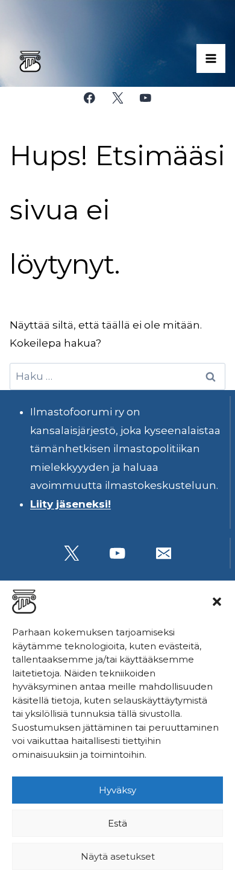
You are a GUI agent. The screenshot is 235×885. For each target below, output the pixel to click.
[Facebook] (89, 98)
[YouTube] (145, 98)
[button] (217, 602)
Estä (117, 823)
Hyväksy (117, 790)
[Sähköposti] (163, 553)
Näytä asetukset (118, 856)
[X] (117, 98)
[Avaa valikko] (210, 58)
